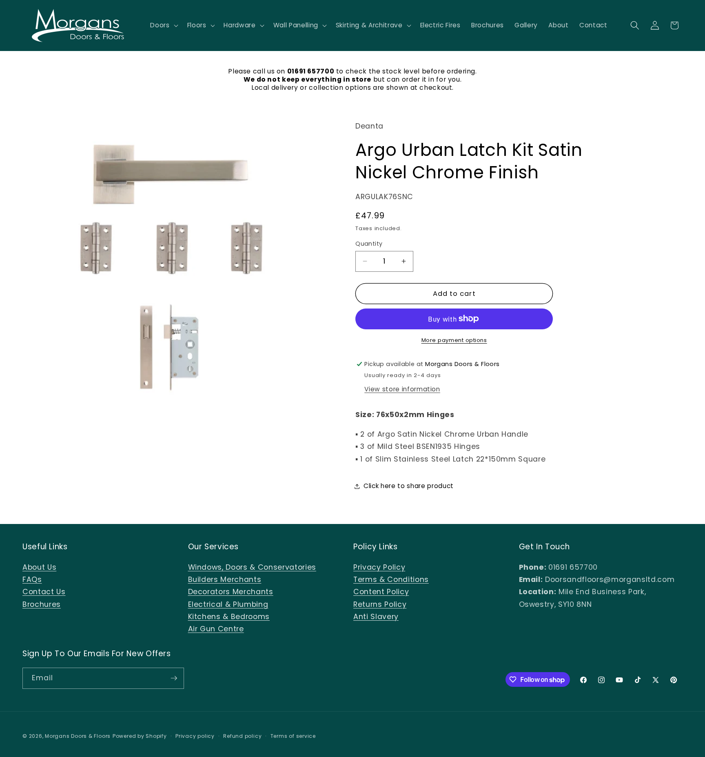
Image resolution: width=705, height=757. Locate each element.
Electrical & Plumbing (228, 604)
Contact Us (44, 592)
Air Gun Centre (216, 629)
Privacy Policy (379, 567)
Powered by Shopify (140, 736)
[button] (163, 25)
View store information (402, 388)
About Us (39, 567)
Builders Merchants (225, 579)
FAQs (32, 579)
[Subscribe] (174, 678)
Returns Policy (379, 604)
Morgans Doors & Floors (78, 736)
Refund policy (242, 736)
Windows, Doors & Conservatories (252, 567)
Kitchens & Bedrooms (229, 617)
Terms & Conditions (391, 579)
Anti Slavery (376, 617)
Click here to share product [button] (409, 486)
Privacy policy (195, 736)
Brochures (41, 604)
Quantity (369, 244)
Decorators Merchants (230, 592)
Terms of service (293, 736)
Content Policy (381, 592)
